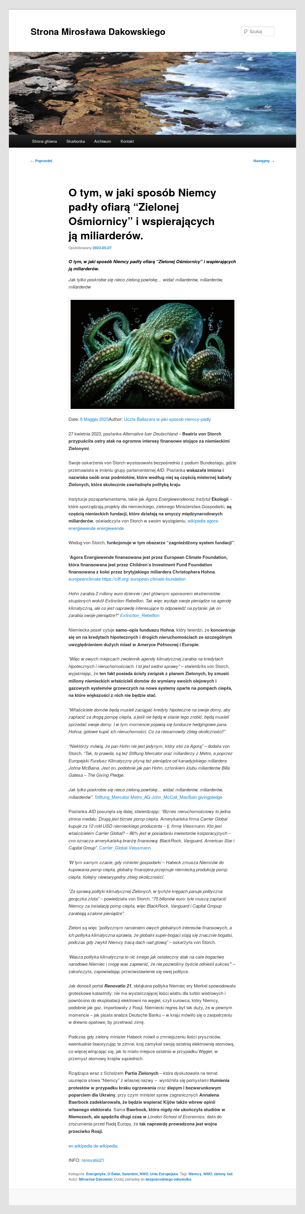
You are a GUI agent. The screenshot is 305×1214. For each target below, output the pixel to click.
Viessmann (140, 847)
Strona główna (44, 141)
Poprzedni (41, 160)
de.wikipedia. (106, 1145)
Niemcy (195, 1173)
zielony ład (223, 1173)
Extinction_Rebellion (139, 615)
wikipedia (197, 520)
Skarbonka (75, 141)
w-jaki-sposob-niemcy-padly (183, 419)
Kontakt (127, 141)
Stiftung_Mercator (112, 797)
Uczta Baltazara (139, 419)
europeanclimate (85, 579)
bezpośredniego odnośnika (168, 1179)
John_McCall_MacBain (174, 797)
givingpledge (210, 797)
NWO (207, 1173)
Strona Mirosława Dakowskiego (98, 31)
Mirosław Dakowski (95, 1179)
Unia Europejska (164, 1173)
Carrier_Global (113, 847)
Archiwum (102, 141)
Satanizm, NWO (135, 1173)
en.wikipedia (80, 1145)
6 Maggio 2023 (94, 419)
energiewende (110, 528)
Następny (263, 160)
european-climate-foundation (158, 579)
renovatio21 (93, 1160)
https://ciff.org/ (115, 579)
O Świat (114, 1173)
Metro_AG (140, 797)
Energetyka (96, 1173)
